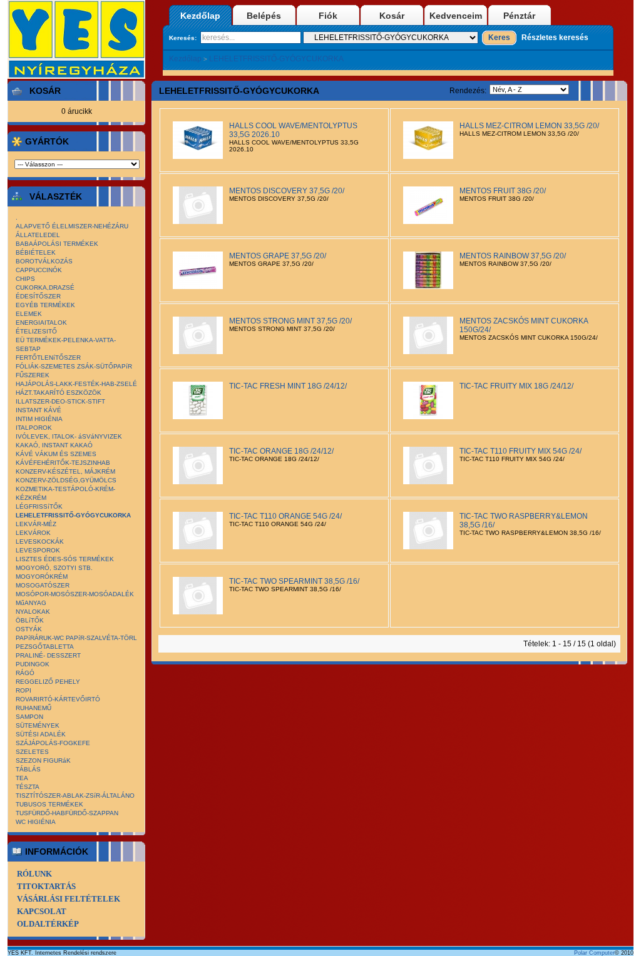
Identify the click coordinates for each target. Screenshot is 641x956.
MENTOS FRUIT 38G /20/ (502, 190)
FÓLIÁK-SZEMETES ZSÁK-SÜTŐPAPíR (74, 366)
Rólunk (34, 873)
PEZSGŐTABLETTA (45, 646)
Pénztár (519, 16)
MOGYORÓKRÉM (42, 576)
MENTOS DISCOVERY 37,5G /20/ (286, 190)
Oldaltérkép (48, 923)
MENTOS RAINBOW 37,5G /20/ (512, 256)
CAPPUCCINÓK (39, 270)
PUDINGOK (32, 664)
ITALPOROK (34, 427)
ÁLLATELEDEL (38, 234)
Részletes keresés (554, 37)
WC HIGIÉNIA (36, 821)
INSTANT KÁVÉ (38, 410)
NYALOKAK (33, 611)
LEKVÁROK (33, 532)
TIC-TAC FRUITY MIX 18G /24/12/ (516, 386)
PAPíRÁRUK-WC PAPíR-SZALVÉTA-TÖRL (76, 637)
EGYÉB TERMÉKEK (45, 305)
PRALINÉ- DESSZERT (48, 655)
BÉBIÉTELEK (36, 252)
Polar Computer (594, 953)
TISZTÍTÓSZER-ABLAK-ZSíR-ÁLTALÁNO (75, 795)
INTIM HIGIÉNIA (39, 418)
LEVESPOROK (38, 550)
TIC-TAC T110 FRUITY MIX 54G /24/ (520, 451)
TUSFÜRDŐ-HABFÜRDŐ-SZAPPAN (67, 813)
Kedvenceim (455, 16)
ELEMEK (29, 313)
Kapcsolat (41, 911)
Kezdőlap (200, 16)
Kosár (391, 16)
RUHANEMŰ (33, 707)
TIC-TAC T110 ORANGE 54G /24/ (285, 516)
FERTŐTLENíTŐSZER (48, 357)
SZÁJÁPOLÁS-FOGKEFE (53, 743)
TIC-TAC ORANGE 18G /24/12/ (281, 451)
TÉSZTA (27, 786)
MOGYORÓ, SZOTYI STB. (54, 567)
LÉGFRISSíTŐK (39, 506)
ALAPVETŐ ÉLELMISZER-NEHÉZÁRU (72, 226)
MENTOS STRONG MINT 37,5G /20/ (290, 321)
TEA (22, 778)
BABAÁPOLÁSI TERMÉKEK (57, 243)
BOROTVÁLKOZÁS (44, 261)
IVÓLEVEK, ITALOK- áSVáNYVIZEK (69, 436)
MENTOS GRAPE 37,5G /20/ (277, 256)
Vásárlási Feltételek (68, 898)
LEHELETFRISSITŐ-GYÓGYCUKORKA (276, 58)
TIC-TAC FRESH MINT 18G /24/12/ (288, 386)
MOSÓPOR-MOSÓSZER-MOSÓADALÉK (75, 594)
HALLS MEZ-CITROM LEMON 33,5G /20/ (529, 125)
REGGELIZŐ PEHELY (48, 681)
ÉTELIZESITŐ (36, 331)
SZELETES (32, 751)
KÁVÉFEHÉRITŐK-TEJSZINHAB (63, 462)
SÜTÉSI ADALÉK (41, 734)
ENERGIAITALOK (41, 322)
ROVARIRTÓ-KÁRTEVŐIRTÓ (58, 699)
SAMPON (29, 716)
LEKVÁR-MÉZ (36, 524)
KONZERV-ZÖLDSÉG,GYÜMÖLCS (66, 480)
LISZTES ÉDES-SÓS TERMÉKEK (65, 559)
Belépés (264, 16)
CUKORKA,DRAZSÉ (45, 287)
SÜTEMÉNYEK (37, 725)
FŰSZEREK (32, 375)
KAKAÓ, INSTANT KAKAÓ (54, 445)
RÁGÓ (25, 672)
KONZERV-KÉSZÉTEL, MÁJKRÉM (65, 471)
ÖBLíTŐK (30, 620)
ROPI (23, 690)
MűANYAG (31, 602)
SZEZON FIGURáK (43, 760)
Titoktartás (46, 886)
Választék (55, 196)
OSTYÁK (29, 629)
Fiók (328, 16)
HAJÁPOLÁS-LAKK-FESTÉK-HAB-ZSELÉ (76, 383)
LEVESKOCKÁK (40, 541)
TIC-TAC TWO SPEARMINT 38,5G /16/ (294, 581)
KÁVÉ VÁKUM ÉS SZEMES (56, 453)
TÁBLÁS (28, 769)
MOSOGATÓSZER (42, 585)
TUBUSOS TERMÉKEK (49, 804)
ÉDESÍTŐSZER (38, 296)
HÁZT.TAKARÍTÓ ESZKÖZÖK (58, 392)
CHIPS (25, 278)
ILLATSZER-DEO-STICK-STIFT (60, 401)
